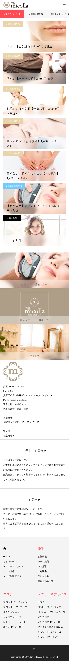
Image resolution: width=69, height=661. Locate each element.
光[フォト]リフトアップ (15, 607)
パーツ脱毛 (43, 561)
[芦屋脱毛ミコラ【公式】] (15, 5)
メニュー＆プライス (13, 566)
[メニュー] (64, 5)
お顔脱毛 (42, 556)
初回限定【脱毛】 (36, 14)
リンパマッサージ (12, 617)
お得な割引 (12, 218)
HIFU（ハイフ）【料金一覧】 (53, 612)
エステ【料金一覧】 (13, 627)
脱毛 (41, 548)
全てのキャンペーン (12, 14)
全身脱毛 (42, 571)
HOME (4, 548)
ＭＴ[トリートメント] (14, 622)
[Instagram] (34, 648)
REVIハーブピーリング (49, 607)
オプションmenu (11, 612)
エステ (8, 594)
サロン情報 (8, 571)
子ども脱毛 (43, 576)
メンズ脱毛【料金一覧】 (50, 622)
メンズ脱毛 (43, 617)
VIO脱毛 (42, 566)
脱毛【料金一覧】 (47, 581)
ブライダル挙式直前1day (50, 627)
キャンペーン (10, 561)
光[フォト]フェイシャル (15, 602)
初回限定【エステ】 (14, 186)
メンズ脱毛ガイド (12, 576)
